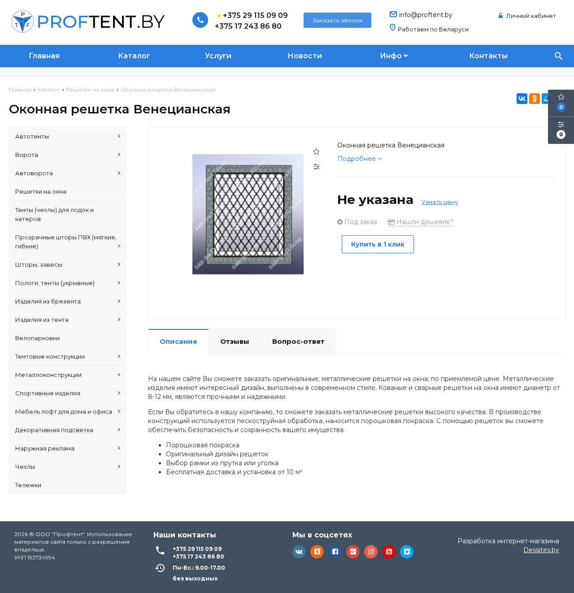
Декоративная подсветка (54, 429)
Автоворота (34, 173)
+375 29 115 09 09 (255, 15)
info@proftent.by (425, 15)
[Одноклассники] (534, 98)
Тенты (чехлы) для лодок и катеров (54, 214)
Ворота (26, 154)
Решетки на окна (40, 191)
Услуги (218, 56)
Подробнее (357, 159)
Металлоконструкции (48, 374)
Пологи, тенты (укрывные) (55, 282)
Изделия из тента (42, 319)
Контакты (488, 56)
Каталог (134, 56)
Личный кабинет (530, 15)
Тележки (28, 485)
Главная (44, 56)
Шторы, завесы (38, 264)
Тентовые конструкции (50, 356)
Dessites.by (541, 550)
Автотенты (32, 136)
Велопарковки (37, 338)
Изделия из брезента (48, 301)
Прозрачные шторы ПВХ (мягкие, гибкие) (66, 242)
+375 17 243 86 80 (248, 26)
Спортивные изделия (47, 393)
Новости (304, 56)
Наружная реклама (44, 448)
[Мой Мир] (547, 98)
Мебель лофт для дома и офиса (63, 411)
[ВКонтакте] (522, 98)
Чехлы (25, 466)
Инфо (392, 56)
